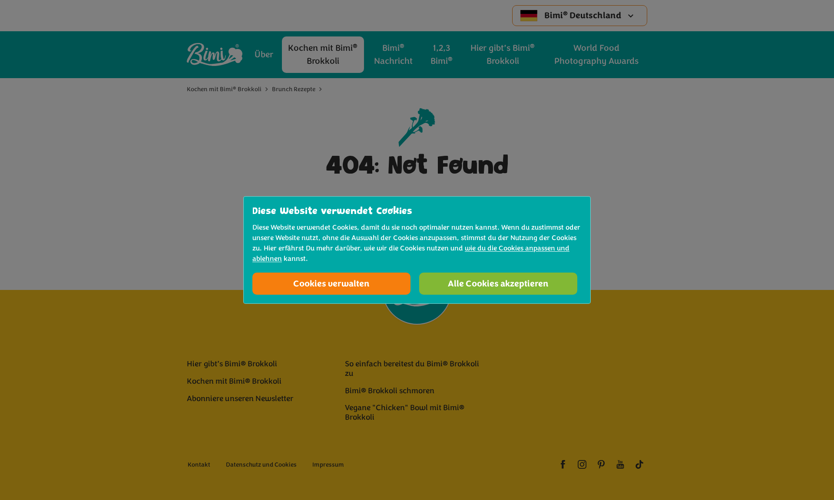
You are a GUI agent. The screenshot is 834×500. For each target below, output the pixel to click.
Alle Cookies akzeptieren (498, 283)
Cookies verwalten (331, 283)
